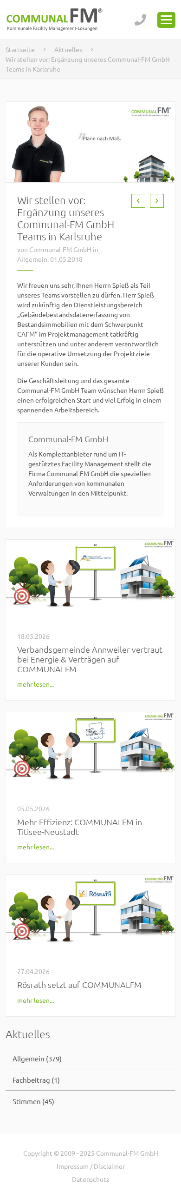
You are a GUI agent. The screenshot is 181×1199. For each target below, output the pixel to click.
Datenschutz (91, 1179)
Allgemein (32, 259)
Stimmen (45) (33, 1101)
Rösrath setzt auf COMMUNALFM (79, 984)
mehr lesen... (35, 684)
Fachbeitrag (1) (36, 1079)
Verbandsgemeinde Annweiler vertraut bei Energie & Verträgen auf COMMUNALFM (89, 659)
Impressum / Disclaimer (91, 1166)
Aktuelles (68, 49)
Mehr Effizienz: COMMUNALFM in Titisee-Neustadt (79, 826)
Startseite (20, 49)
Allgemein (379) (37, 1058)
